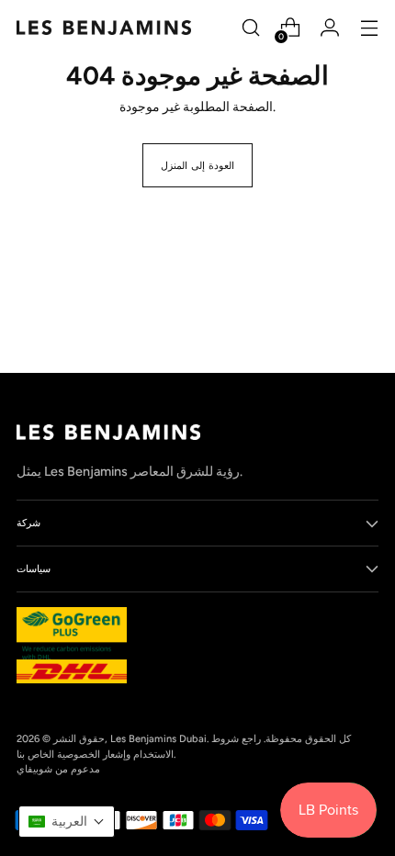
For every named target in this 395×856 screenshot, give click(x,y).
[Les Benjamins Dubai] (104, 27)
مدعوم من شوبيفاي (58, 768)
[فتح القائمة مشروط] (369, 28)
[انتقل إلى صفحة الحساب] (329, 28)
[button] (66, 821)
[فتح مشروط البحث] (250, 28)
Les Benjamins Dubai (158, 738)
